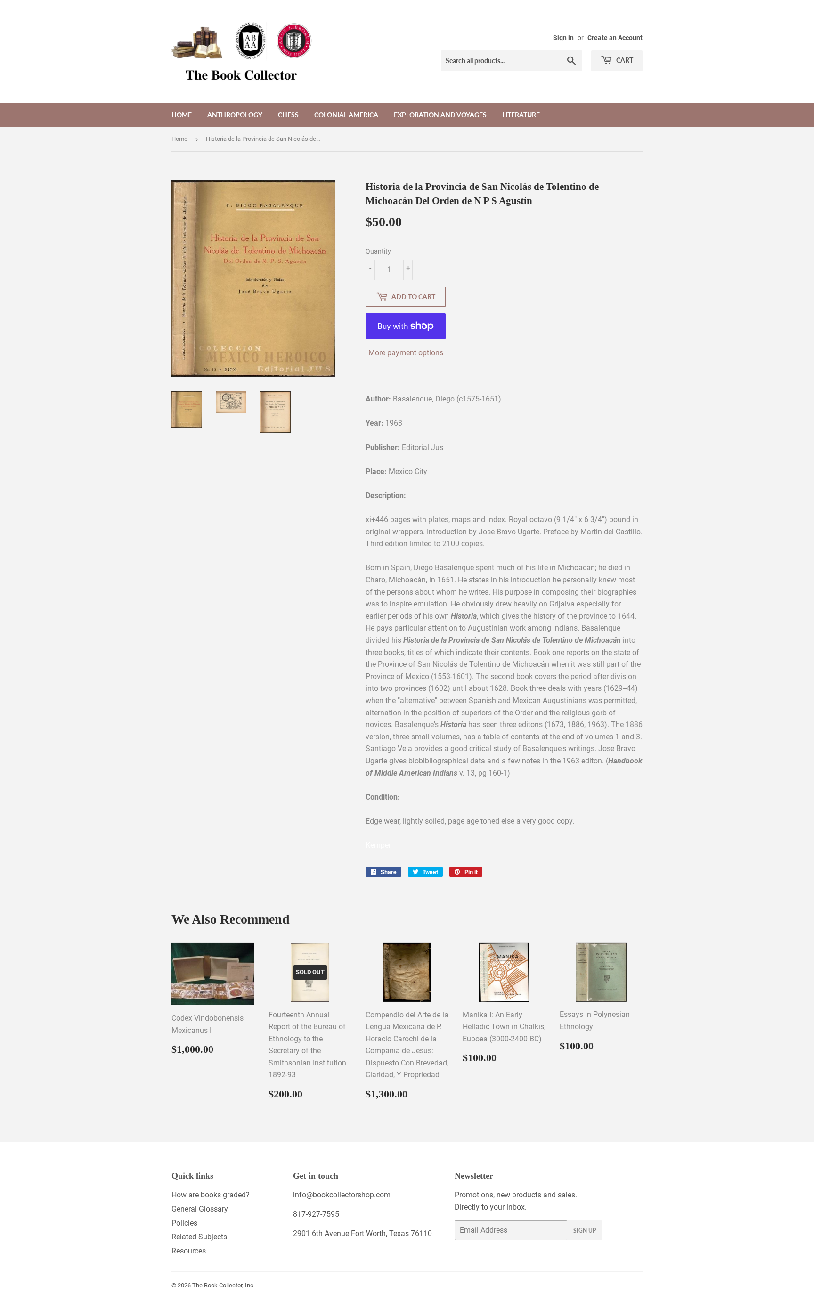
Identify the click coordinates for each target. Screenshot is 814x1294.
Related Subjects (199, 1236)
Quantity (378, 251)
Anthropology (234, 115)
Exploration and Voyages (440, 115)
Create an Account (615, 37)
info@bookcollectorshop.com (342, 1194)
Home (181, 115)
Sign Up (584, 1230)
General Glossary (199, 1208)
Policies (184, 1223)
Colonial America (346, 115)
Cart (624, 60)
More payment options (405, 352)
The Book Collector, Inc (222, 1285)
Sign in (563, 37)
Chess (288, 115)
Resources (188, 1250)
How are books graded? (210, 1194)
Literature (521, 115)
